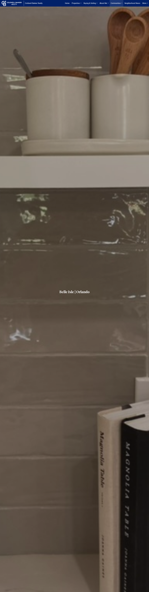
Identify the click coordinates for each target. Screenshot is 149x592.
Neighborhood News (132, 3)
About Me (104, 4)
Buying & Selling (91, 4)
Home (67, 3)
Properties (77, 4)
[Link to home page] (13, 3)
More (145, 4)
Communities (117, 4)
